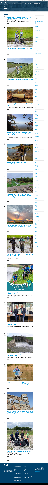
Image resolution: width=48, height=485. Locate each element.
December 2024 (37, 86)
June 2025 (36, 78)
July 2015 (36, 239)
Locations (36, 41)
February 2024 (36, 100)
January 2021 (36, 150)
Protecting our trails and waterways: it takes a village (20, 80)
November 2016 (37, 217)
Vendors (25, 469)
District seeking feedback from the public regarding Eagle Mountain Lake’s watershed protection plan (20, 134)
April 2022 (36, 130)
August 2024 (36, 92)
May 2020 (36, 161)
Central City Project (26, 477)
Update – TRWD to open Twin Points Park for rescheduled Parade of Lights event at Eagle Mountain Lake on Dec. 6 (20, 413)
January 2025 (36, 85)
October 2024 (36, 89)
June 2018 (36, 191)
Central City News (37, 26)
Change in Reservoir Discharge (38, 27)
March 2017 (36, 212)
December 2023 (37, 103)
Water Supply (15, 470)
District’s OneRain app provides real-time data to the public (19, 354)
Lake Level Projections (37, 40)
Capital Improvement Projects (17, 480)
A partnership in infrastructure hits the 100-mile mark (20, 104)
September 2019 (37, 172)
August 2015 (36, 238)
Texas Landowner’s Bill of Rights (28, 476)
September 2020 (37, 155)
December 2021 (37, 136)
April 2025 (36, 81)
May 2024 (36, 96)
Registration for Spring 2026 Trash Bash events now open (18, 292)
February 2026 (36, 67)
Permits (25, 470)
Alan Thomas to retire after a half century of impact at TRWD (20, 323)
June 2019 (36, 176)
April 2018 (36, 194)
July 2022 (36, 126)
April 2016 (36, 227)
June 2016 (36, 224)
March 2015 (36, 245)
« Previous (7, 460)
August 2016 (36, 221)
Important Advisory (37, 34)
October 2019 (36, 170)
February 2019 (36, 180)
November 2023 (37, 104)
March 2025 (36, 82)
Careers (25, 466)
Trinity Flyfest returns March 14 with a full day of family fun (19, 49)
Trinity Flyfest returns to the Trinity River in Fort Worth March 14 (20, 255)
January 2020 (36, 166)
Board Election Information (17, 477)
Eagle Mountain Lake (37, 30)
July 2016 (36, 223)
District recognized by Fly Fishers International (16, 163)
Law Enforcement (16, 476)
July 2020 (36, 158)
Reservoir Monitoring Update (38, 47)
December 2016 (37, 216)
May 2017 (36, 209)
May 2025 (36, 79)
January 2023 (36, 118)
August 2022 (36, 125)
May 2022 (36, 129)
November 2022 (37, 121)
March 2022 (36, 132)
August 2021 (36, 140)
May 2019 (36, 177)
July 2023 (36, 110)
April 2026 (36, 64)
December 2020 (37, 151)
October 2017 (36, 202)
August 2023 (36, 108)
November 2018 (37, 184)
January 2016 (36, 231)
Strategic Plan (15, 469)
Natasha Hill (8, 19)
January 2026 (36, 68)
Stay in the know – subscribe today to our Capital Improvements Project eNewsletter (19, 226)
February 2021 (36, 148)
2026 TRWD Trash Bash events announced (19, 451)
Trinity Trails (36, 50)
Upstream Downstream (13, 19)
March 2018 (36, 195)
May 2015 (36, 242)
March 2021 (36, 147)
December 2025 (37, 70)
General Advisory (37, 33)
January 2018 (36, 198)
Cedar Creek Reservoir (37, 23)
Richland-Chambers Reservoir (38, 49)
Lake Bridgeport (37, 37)
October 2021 (36, 137)
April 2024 (36, 97)
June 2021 (36, 143)
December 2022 (37, 119)
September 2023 (37, 107)
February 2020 (36, 165)
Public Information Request (17, 466)
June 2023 (36, 111)
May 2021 (36, 144)
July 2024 (36, 93)
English (6, 0)
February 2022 (36, 133)
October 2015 (36, 235)
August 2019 (36, 173)
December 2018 (37, 183)
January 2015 (36, 246)
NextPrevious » (8, 460)
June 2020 (36, 159)
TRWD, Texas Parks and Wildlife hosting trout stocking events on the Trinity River (19, 383)
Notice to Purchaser (26, 474)
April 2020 (36, 162)
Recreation (15, 474)
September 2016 (37, 220)
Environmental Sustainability (17, 473)
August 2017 (36, 205)
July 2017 (36, 206)
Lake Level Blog (37, 38)
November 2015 (37, 234)
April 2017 (36, 210)
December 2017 (37, 199)
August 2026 (36, 59)
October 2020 (36, 154)
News (10, 19)
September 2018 (37, 187)
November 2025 (37, 71)
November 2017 (37, 201)
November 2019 (37, 169)
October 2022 (36, 122)
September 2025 (37, 74)
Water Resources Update (38, 54)
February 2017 (36, 213)
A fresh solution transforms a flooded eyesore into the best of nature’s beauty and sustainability (20, 196)
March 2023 (36, 115)
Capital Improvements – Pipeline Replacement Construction (39, 22)
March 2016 (36, 228)
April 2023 (36, 114)
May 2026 (36, 63)
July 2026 (36, 60)
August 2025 (36, 75)
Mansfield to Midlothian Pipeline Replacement (39, 44)
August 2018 (36, 188)
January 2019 (36, 181)
